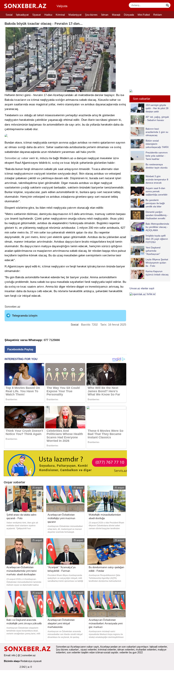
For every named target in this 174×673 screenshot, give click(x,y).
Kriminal (60, 14)
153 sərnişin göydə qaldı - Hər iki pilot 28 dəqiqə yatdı (157, 108)
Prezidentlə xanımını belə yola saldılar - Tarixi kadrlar (157, 155)
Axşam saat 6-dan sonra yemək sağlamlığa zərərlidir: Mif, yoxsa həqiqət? (157, 191)
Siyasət (36, 14)
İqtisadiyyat (22, 14)
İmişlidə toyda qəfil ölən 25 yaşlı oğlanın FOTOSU (157, 238)
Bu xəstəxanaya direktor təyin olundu (157, 166)
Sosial (9, 14)
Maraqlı (116, 14)
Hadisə (48, 14)
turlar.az (151, 293)
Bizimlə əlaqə (12, 661)
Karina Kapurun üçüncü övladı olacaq (157, 273)
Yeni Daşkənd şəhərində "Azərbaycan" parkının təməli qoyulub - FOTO (146, 250)
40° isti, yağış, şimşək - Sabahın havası (157, 118)
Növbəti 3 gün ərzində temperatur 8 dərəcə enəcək (157, 179)
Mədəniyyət (74, 14)
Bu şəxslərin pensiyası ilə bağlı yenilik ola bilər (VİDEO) (155, 203)
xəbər (24, 158)
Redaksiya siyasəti (30, 661)
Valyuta (62, 6)
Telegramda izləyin (24, 315)
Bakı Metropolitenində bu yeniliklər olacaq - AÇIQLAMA (157, 226)
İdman (104, 14)
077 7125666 (52, 340)
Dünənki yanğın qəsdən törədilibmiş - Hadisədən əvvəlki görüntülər (157, 215)
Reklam (157, 14)
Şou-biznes (91, 14)
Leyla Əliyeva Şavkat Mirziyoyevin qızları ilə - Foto (157, 262)
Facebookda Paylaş (20, 349)
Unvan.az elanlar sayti (141, 288)
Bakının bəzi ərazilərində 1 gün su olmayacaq (157, 131)
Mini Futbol (144, 14)
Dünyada (129, 14)
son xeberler (74, 652)
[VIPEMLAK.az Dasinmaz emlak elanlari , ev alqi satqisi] (138, 293)
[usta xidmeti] (67, 463)
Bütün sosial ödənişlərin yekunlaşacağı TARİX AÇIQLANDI (157, 143)
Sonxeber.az (12, 158)
